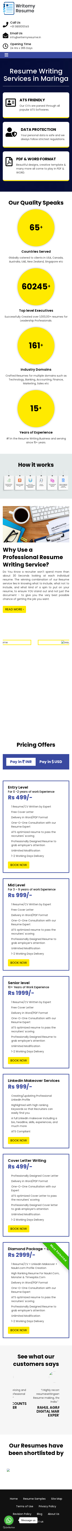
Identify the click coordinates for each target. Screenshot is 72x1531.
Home (14, 1499)
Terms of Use (24, 1506)
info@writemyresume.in (25, 37)
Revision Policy (22, 1514)
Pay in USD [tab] (51, 761)
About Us (53, 1514)
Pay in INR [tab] (21, 761)
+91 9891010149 (19, 26)
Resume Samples (34, 1499)
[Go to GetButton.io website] (9, 1527)
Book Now (18, 865)
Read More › (14, 609)
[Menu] (6, 55)
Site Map (56, 1499)
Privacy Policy (47, 1506)
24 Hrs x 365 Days (21, 48)
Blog (39, 1514)
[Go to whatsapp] (8, 1520)
